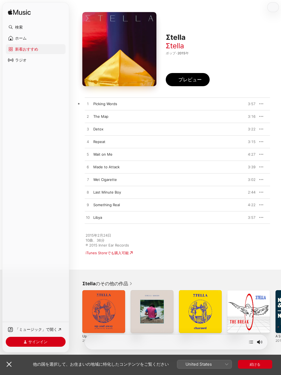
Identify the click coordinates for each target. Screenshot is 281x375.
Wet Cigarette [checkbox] (105, 179)
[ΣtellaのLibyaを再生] (87, 217)
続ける (255, 364)
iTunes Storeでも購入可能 (107, 253)
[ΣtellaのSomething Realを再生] (87, 205)
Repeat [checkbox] (99, 141)
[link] (107, 284)
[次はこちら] (251, 342)
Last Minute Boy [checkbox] (107, 192)
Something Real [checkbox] (106, 205)
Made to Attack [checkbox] (106, 167)
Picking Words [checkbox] (105, 104)
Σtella (175, 45)
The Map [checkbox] (100, 116)
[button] (35, 27)
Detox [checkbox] (98, 129)
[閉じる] (9, 364)
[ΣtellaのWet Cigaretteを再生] (87, 179)
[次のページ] (275, 311)
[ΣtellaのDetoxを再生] (87, 129)
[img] (19, 12)
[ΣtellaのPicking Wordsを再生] (87, 104)
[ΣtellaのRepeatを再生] (87, 141)
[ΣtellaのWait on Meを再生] (87, 154)
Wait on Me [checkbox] (103, 154)
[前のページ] (77, 311)
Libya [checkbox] (97, 217)
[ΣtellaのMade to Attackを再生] (87, 167)
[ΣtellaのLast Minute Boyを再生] (87, 192)
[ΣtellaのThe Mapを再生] (87, 116)
